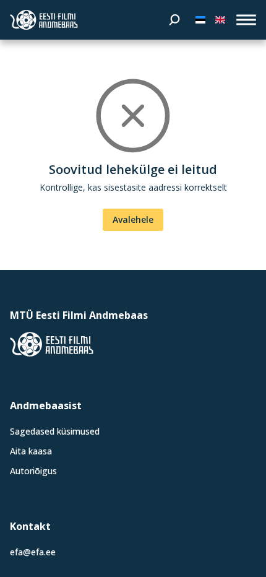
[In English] (220, 20)
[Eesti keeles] (200, 20)
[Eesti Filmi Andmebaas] (44, 20)
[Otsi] (174, 20)
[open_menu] (246, 20)
